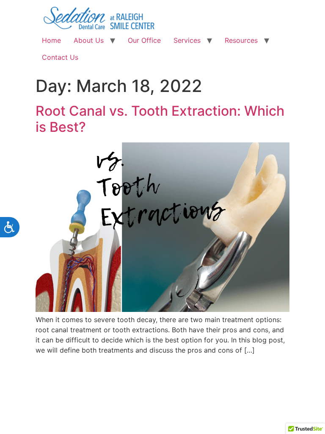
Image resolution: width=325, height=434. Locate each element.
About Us (89, 40)
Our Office (144, 40)
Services (187, 40)
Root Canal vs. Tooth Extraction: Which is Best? (160, 119)
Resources (241, 40)
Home (51, 40)
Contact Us (60, 57)
